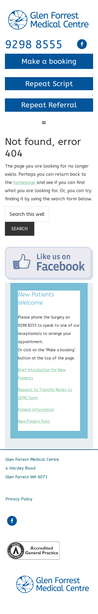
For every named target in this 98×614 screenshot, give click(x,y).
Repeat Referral (49, 105)
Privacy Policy (18, 499)
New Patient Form (34, 421)
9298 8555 (34, 44)
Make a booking (49, 61)
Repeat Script (49, 83)
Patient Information (36, 409)
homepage (24, 182)
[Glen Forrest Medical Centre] (49, 14)
